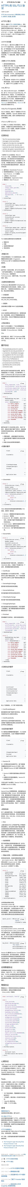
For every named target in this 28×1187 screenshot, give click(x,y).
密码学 (5, 16)
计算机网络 (17, 14)
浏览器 (9, 16)
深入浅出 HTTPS (5, 1116)
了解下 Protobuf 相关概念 (13, 1180)
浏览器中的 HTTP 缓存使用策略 (13, 1175)
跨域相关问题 (15, 1171)
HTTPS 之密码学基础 (14, 24)
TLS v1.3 (20, 102)
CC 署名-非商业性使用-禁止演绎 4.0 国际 (13, 1155)
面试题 (14, 16)
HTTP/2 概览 (9, 1161)
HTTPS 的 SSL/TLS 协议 (13, 7)
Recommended (9, 14)
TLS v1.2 (3, 102)
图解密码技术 (5, 1111)
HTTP (2, 14)
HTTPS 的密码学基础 (12, 1159)
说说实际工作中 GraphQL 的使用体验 (11, 1185)
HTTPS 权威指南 (5, 1129)
